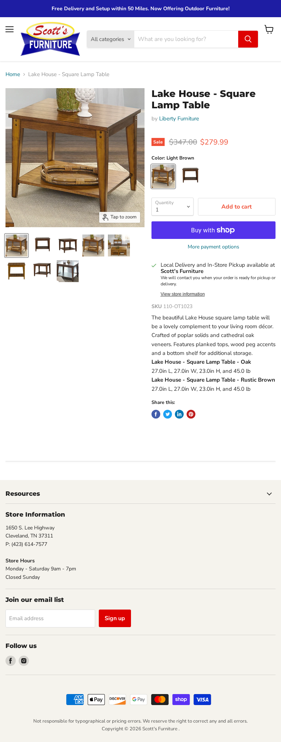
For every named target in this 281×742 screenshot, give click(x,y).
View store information (183, 294)
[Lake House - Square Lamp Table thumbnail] (16, 245)
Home (12, 74)
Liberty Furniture (179, 118)
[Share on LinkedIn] (179, 414)
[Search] (248, 39)
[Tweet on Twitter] (167, 414)
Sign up (115, 618)
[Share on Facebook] (155, 414)
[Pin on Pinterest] (191, 414)
